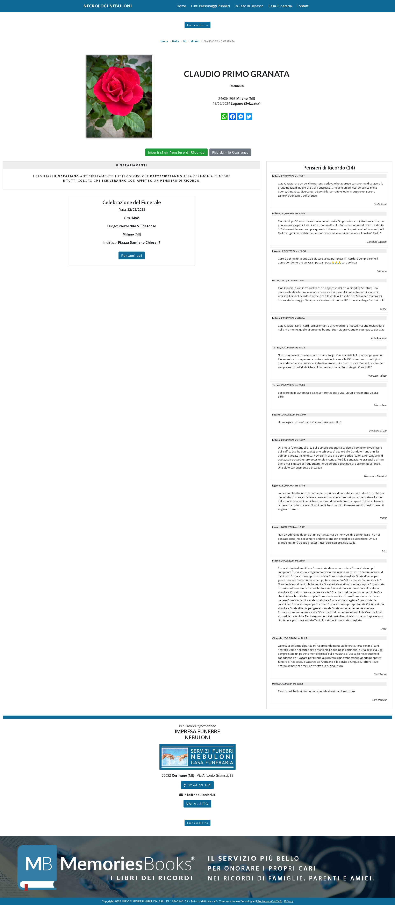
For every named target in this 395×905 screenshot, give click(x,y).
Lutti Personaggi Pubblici (210, 6)
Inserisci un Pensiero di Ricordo (176, 152)
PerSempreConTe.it (269, 901)
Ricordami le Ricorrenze (230, 152)
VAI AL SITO (197, 803)
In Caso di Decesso (249, 6)
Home (181, 6)
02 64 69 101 (199, 785)
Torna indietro (197, 25)
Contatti (303, 6)
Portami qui (131, 255)
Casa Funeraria (280, 6)
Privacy (288, 901)
